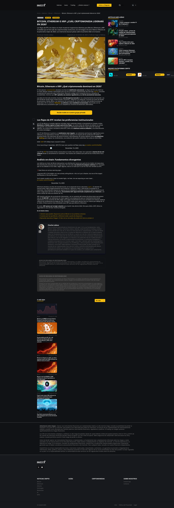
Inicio (38, 13)
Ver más (100, 300)
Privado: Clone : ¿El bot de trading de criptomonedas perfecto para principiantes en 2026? (127, 33)
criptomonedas (50, 90)
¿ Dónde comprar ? (83, 5)
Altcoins (121, 21)
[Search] (119, 5)
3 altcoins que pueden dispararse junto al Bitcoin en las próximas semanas (63, 214)
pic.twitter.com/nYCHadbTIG (45, 180)
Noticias (59, 5)
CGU (115, 505)
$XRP (42, 142)
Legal (135, 505)
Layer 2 (90, 187)
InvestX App (127, 481)
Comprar (121, 49)
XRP (45, 152)
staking (41, 138)
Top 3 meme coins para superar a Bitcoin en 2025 (127, 42)
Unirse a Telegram (104, 5)
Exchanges (40, 488)
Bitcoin (50, 13)
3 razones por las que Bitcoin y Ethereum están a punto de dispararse (61, 216)
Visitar (131, 75)
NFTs (38, 495)
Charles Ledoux (48, 35)
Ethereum (57, 13)
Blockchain (40, 490)
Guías (66, 5)
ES (123, 5)
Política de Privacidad (125, 505)
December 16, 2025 (71, 148)
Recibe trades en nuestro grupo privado (71, 113)
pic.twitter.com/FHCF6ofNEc (93, 145)
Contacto (126, 484)
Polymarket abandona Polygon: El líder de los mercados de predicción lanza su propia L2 (67, 218)
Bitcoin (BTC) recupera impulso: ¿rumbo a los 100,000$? (126, 61)
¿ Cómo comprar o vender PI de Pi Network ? (128, 23)
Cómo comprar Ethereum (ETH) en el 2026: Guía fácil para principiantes (127, 51)
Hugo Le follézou (100, 35)
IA (37, 492)
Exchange (121, 29)
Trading (73, 5)
